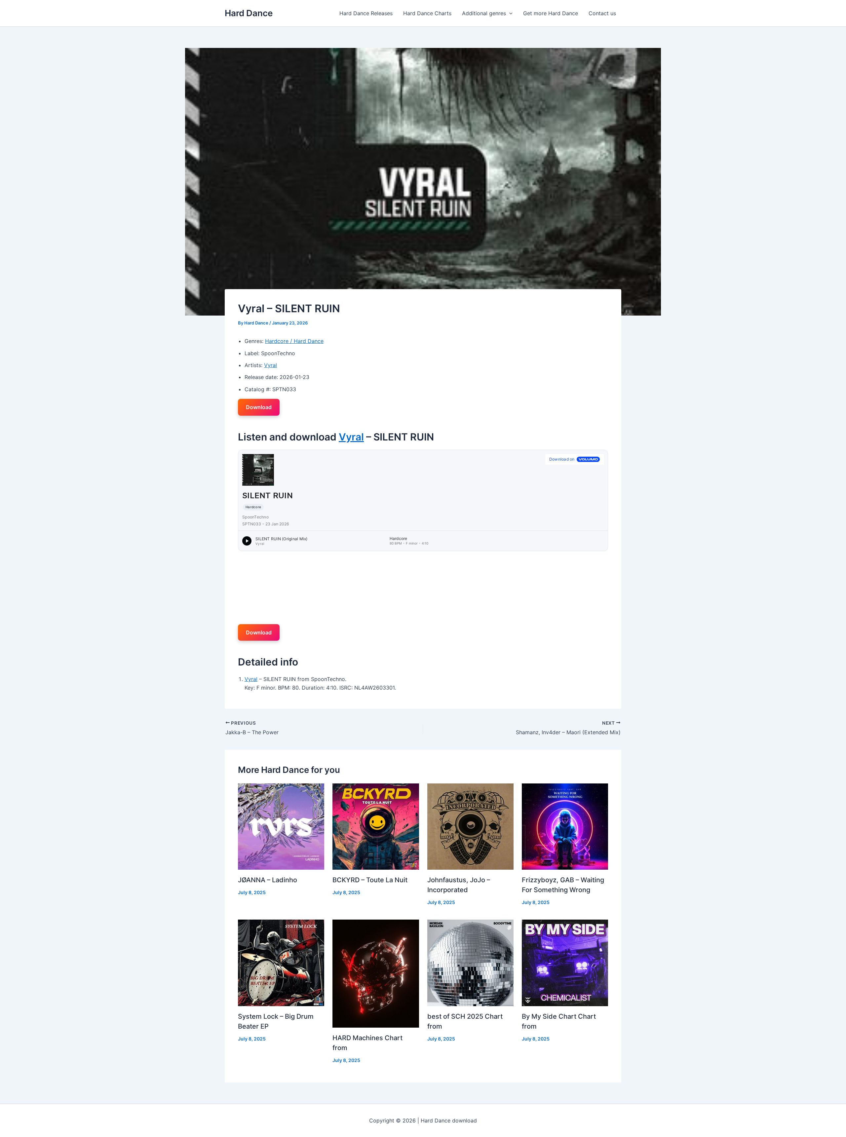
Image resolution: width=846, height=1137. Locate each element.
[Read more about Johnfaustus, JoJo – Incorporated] (470, 826)
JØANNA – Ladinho (267, 880)
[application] (509, 13)
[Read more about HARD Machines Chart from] (375, 973)
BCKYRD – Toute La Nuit (369, 880)
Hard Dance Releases (366, 13)
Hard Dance (249, 13)
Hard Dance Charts (427, 13)
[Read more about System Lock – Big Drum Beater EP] (281, 962)
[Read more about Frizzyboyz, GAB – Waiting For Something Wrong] (565, 826)
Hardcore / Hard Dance (294, 341)
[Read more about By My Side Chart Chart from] (565, 962)
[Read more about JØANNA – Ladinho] (281, 826)
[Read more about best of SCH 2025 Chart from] (470, 962)
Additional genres (484, 13)
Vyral (270, 365)
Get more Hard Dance (550, 13)
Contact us (602, 13)
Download (259, 407)
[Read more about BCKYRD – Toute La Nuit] (375, 826)
